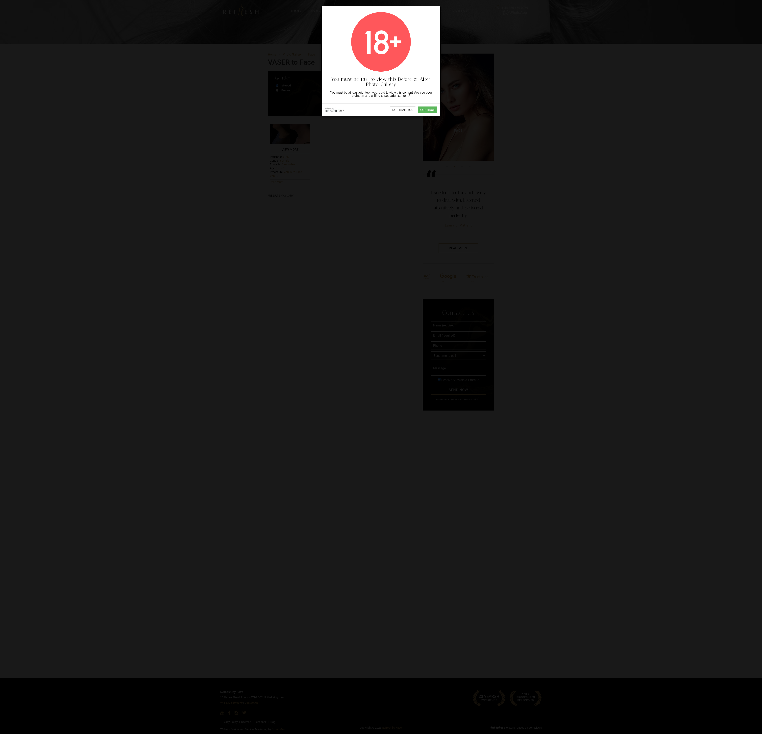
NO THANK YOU (402, 109)
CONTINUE (427, 109)
